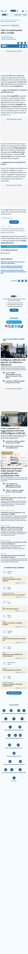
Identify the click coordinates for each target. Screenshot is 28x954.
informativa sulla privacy (14, 241)
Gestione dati (15, 25)
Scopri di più (18, 14)
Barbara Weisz (22, 582)
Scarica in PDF (26, 46)
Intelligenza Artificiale (11, 412)
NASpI (4, 621)
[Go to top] (25, 949)
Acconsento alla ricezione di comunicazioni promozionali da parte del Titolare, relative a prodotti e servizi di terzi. (13, 230)
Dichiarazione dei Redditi (8, 593)
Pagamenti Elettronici (8, 577)
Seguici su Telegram (14, 246)
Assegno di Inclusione (8, 682)
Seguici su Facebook (15, 322)
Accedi (24, 14)
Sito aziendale (8, 452)
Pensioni (4, 668)
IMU (3, 607)
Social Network (6, 495)
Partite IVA (5, 637)
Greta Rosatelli (22, 611)
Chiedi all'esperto (15, 693)
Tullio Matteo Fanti (6, 36)
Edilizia (4, 652)
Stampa (20, 46)
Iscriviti (14, 310)
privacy (4, 553)
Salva (23, 46)
